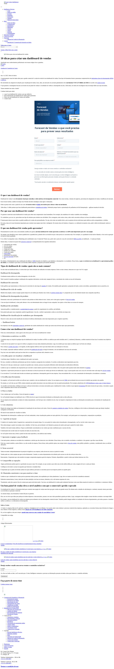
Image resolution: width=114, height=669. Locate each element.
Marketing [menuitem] (10, 27)
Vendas (3, 545)
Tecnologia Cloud (12, 627)
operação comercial (26, 241)
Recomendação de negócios (14, 612)
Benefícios (10, 621)
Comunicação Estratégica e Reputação (14, 597)
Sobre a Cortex (8, 647)
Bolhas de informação (13, 606)
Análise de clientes (12, 611)
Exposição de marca (12, 599)
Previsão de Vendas (12, 614)
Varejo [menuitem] (9, 30)
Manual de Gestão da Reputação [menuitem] (15, 39)
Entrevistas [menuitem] (10, 17)
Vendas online (11, 624)
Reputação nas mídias (13, 600)
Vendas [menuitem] (9, 29)
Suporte (6, 648)
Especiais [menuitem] (6, 38)
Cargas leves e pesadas (13, 629)
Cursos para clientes (12, 639)
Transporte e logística (13, 617)
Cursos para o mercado (13, 641)
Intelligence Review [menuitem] (9, 9)
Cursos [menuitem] (6, 41)
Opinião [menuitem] (9, 18)
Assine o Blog (5, 50)
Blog (8, 635)
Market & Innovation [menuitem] (12, 20)
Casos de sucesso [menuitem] (8, 36)
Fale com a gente (13, 50)
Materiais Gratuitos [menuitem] (9, 35)
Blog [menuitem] (5, 21)
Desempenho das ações (13, 603)
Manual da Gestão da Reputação (15, 638)
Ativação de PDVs (12, 620)
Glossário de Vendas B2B (14, 636)
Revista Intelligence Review (14, 632)
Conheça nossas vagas (6, 584)
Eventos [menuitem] (9, 13)
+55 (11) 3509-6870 (6, 663)
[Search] (17, 47)
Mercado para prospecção (14, 609)
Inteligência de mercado (7, 553)
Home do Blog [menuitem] (11, 23)
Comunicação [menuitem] (11, 24)
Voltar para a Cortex (6, 45)
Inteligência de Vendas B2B (11, 608)
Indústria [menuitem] (9, 32)
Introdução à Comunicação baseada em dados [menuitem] (19, 42)
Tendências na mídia (12, 605)
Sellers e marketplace (12, 626)
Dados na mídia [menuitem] (11, 12)
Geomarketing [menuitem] (11, 33)
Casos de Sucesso (8, 645)
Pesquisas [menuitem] (9, 15)
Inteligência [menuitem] (10, 26)
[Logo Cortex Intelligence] (11, 2)
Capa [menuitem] (8, 10)
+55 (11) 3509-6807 (6, 659)
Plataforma (7, 644)
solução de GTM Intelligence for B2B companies (38, 509)
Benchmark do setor (12, 602)
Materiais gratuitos (12, 633)
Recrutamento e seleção (13, 618)
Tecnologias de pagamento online (16, 623)
